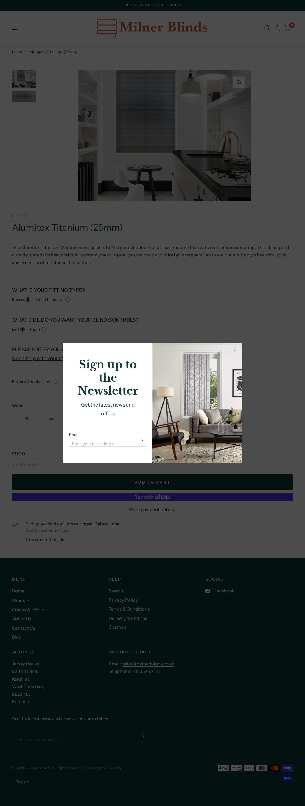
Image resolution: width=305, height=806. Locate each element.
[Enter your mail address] (141, 440)
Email (74, 434)
